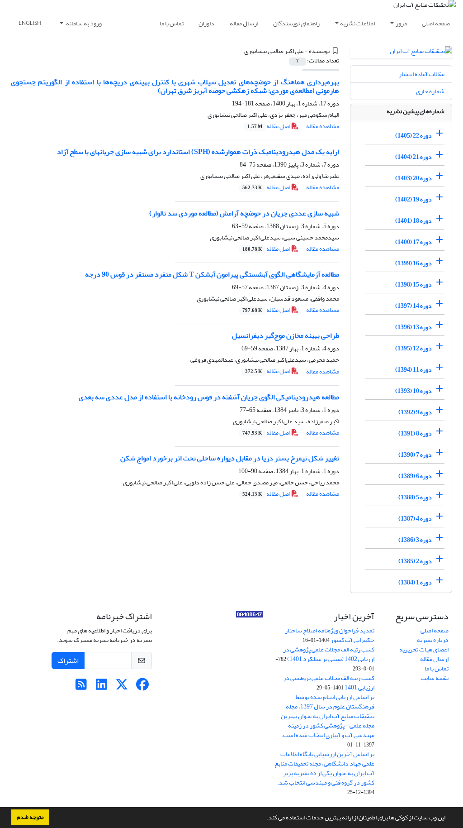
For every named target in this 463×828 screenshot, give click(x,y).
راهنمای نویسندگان (296, 23)
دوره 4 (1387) (415, 518)
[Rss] (81, 687)
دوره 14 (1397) (413, 306)
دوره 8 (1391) (415, 433)
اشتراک (68, 660)
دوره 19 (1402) (413, 199)
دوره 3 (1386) (415, 540)
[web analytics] (249, 616)
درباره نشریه (433, 640)
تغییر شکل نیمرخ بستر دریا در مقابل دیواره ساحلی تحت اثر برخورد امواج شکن (229, 458)
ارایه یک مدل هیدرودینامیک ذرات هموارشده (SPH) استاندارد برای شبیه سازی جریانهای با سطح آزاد (198, 151)
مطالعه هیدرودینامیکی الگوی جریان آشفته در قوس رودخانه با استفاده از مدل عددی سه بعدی (209, 397)
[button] (264, 818)
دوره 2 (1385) (415, 561)
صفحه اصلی (436, 23)
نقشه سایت (434, 678)
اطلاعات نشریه (357, 23)
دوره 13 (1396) (413, 327)
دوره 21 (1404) (413, 157)
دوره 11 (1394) (413, 370)
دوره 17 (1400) (413, 242)
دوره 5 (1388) (415, 497)
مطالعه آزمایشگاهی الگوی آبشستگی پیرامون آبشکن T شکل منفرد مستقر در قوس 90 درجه (212, 274)
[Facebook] (142, 687)
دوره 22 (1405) (413, 135)
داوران (206, 23)
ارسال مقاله (244, 23)
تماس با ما (172, 23)
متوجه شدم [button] (30, 817)
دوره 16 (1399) (413, 263)
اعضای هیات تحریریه (424, 649)
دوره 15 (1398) (413, 284)
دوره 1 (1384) (415, 582)
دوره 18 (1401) (413, 221)
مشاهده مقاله (322, 126)
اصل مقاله (269, 126)
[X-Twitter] (122, 687)
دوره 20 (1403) (413, 178)
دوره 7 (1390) (415, 455)
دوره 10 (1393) (413, 391)
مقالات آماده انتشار (421, 74)
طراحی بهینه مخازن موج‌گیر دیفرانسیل (285, 335)
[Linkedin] (101, 687)
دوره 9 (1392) (415, 412)
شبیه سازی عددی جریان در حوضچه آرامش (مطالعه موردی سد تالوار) (244, 213)
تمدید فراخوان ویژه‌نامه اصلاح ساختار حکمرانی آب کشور (329, 635)
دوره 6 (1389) (415, 476)
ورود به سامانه (83, 23)
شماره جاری (430, 91)
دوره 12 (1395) (413, 348)
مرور (401, 23)
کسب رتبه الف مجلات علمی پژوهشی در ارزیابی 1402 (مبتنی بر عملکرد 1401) (328, 654)
